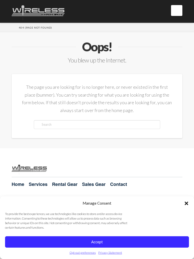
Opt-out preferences (82, 252)
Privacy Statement (110, 252)
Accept (97, 242)
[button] (186, 203)
